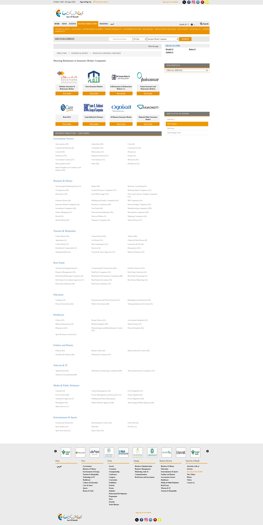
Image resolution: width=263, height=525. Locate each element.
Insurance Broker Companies (107, 53)
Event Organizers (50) (136, 399)
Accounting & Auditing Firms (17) (68, 186)
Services (190, 469)
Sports (85, 488)
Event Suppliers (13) (135, 391)
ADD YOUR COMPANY (65, 39)
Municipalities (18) (62, 164)
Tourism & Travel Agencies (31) (103, 252)
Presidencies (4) (133, 164)
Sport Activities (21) (62, 431)
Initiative (112, 491)
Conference (113, 474)
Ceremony (112, 469)
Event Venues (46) (62, 395)
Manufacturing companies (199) (139, 208)
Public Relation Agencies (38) (103, 403)
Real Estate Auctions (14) (137, 272)
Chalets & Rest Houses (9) (137, 240)
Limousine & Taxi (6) (136, 244)
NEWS (64, 24)
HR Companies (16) (135, 200)
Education (76, 29)
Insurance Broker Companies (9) (67, 204)
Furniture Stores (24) (63, 200)
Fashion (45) (60, 351)
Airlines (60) (132, 236)
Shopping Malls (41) (63, 252)
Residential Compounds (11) (66, 248)
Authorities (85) (97, 144)
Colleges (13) (60, 300)
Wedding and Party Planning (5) (103, 399)
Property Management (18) (65, 272)
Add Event (170, 128)
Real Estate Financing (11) (137, 276)
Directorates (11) (98, 152)
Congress (112, 477)
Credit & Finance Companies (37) (104, 190)
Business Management (143, 469)
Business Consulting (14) (137, 186)
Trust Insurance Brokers (94, 87)
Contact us (191, 483)
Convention (113, 480)
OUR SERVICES (173, 65)
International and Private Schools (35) (106, 300)
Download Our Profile (194, 472)
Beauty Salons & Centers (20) (139, 351)
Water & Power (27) (135, 220)
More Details (67, 93)
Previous (55, 451)
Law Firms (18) (97, 208)
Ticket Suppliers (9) (135, 395)
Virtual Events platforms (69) (66, 375)
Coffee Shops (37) (62, 244)
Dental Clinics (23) (99, 320)
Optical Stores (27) (134, 324)
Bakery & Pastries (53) (136, 252)
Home (57, 461)
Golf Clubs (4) (133, 423)
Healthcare (148, 29)
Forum (111, 488)
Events (110, 461)
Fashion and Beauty (113, 29)
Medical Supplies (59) (100, 324)
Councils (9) (60, 152)
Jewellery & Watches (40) (64, 355)
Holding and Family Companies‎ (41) (105, 200)
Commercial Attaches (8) (64, 148)
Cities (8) (131, 144)
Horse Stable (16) (61, 427)
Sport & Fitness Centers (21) (65, 334)
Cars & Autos (88, 485)
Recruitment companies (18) (138, 212)
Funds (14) (132, 156)
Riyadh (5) (169, 49)
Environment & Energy (91, 472)
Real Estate (183, 29)
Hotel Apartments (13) (100, 244)
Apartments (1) (60, 240)
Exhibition (112, 483)
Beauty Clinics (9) (98, 351)
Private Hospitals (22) (136, 328)
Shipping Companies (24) (137, 216)
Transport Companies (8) (101, 220)
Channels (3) (60, 391)
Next (207, 451)
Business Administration (143, 466)
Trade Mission (114, 505)
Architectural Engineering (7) (66, 268)
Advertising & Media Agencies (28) (141, 403)
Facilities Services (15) (136, 268)
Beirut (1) (192, 49)
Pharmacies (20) (61, 328)
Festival (111, 485)
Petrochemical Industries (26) (102, 212)
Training (136, 461)
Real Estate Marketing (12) (138, 280)
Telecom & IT (195, 29)
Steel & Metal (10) (62, 220)
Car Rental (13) (97, 240)
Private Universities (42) (64, 304)
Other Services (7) (62, 406)
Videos (189, 480)
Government (87, 466)
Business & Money (62, 29)
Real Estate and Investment (144, 477)
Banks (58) (96, 186)
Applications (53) (61, 371)
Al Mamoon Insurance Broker (121, 117)
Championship (114, 472)
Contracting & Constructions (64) (104, 268)
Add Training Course (174, 133)
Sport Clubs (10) (98, 431)
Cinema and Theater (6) (64, 423)
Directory (62, 53)
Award (111, 466)
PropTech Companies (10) (101, 272)
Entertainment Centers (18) (102, 423)
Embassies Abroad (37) (100, 156)
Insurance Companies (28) (101, 204)
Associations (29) (61, 144)
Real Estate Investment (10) (102, 280)
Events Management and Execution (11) (106, 395)
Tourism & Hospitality (64, 231)
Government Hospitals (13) (138, 320)
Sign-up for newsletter (170, 2)
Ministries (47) (133, 160)
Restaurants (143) (134, 248)
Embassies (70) (61, 156)
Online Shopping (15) (63, 212)
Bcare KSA (67, 117)
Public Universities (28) (100, 304)
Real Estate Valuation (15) (101, 284)
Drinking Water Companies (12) (139, 190)
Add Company (172, 124)
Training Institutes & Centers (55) (140, 304)
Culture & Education (90, 483)
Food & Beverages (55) (100, 194)
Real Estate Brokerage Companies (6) (69, 276)
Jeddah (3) (169, 52)
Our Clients (191, 474)
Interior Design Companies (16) (139, 204)
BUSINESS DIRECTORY (87, 24)
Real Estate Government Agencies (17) (69, 280)
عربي (112, 24)
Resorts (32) (96, 248)
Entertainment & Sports (93, 29)
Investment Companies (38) (65, 208)
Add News (170, 119)
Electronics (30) (61, 194)
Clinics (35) (59, 320)
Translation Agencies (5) (64, 399)
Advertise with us (102, 2)
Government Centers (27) (64, 160)
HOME (57, 24)
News (83, 461)
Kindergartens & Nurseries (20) (139, 300)
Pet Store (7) (132, 427)
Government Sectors (132, 29)
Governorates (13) (98, 160)
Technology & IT (89, 477)
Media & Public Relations (165, 29)
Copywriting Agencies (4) (101, 391)
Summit (112, 502)
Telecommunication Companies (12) (141, 371)
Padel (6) (95, 427)
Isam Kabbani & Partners (94, 117)
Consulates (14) (97, 148)
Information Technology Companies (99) (107, 371)
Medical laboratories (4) (64, 324)
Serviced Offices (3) (99, 216)
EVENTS (72, 24)
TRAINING (103, 24)
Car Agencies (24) (62, 190)
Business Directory (166, 461)
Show (111, 499)
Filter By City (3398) (173, 46)
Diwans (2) (132, 152)
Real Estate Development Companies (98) (107, 276)
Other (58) (95, 164)
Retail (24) (59, 216)
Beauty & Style (88, 491)
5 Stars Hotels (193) (99, 236)
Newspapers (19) (61, 403)
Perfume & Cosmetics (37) (101, 355)
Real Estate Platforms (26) (65, 284)
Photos (189, 477)
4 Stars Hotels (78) (62, 236)
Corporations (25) (134, 148)
